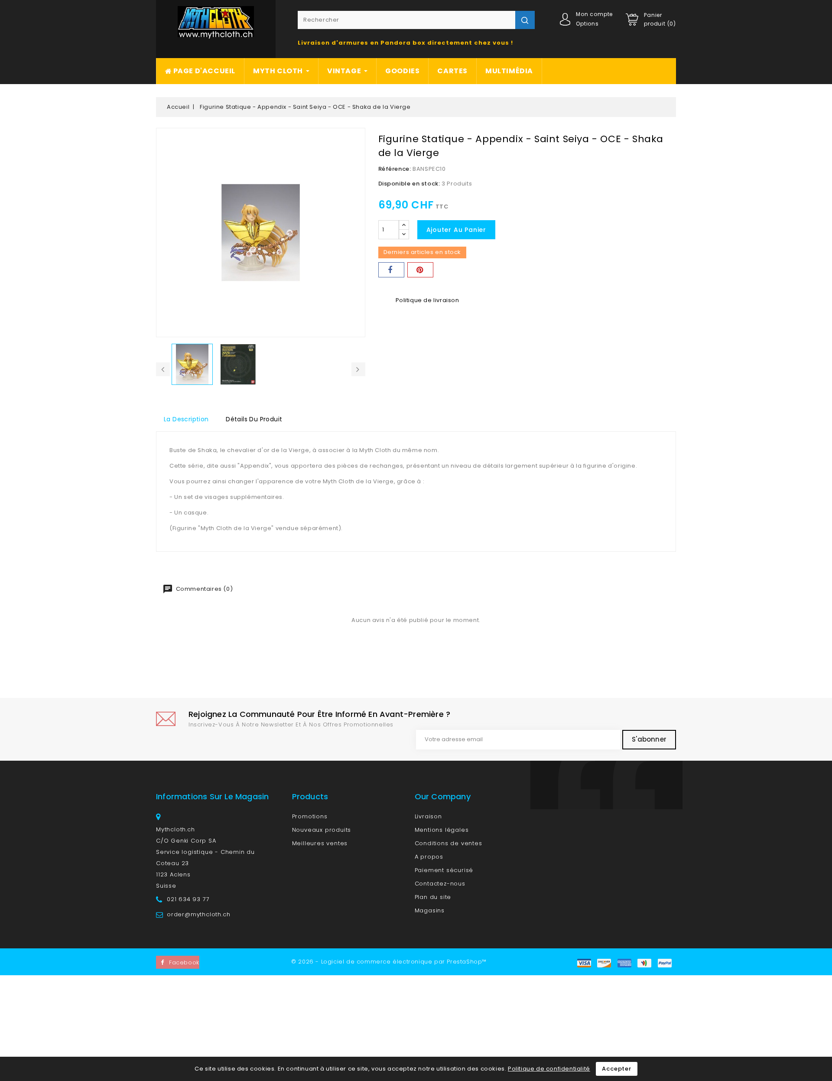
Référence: (394, 169)
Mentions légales (442, 830)
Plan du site (433, 897)
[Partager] (391, 270)
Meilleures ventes (320, 843)
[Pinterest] (420, 270)
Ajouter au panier (456, 229)
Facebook (184, 962)
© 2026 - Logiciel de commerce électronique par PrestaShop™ (389, 961)
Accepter (616, 1069)
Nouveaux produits (321, 830)
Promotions (310, 816)
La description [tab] (186, 419)
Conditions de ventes (448, 843)
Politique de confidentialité (549, 1069)
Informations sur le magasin (212, 796)
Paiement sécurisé (444, 870)
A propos (429, 857)
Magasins (430, 910)
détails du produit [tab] (254, 419)
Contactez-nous (440, 883)
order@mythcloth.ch (198, 914)
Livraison (428, 816)
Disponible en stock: (409, 183)
